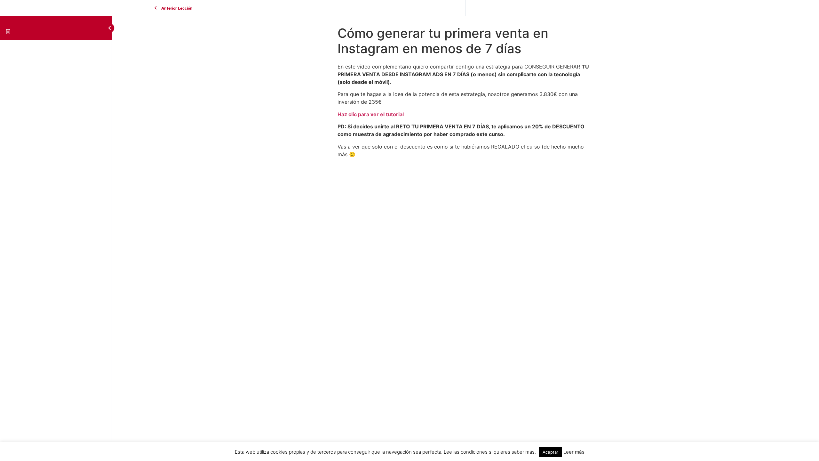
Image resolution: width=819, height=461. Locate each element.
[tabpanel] (465, 110)
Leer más (573, 452)
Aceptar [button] (550, 452)
